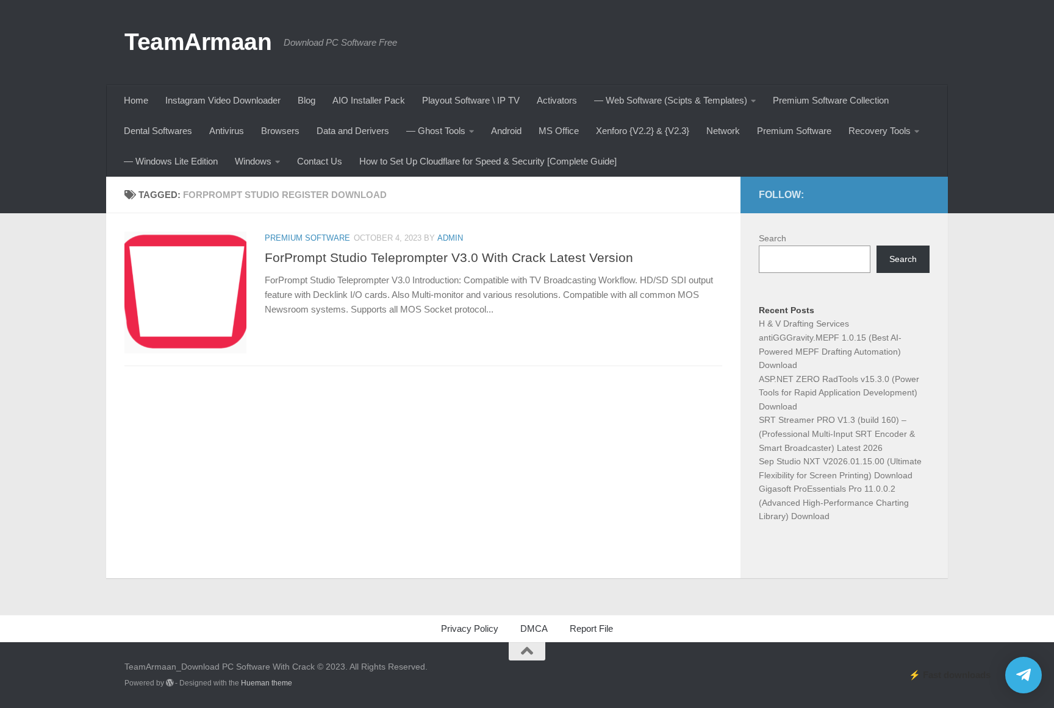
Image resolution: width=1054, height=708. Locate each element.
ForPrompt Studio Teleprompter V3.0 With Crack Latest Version (449, 257)
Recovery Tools (879, 131)
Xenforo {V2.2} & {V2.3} (642, 131)
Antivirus (226, 131)
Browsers (280, 131)
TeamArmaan (197, 41)
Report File (591, 628)
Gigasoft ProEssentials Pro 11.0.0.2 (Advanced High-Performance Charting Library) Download (834, 502)
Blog (306, 100)
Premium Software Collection (831, 100)
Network (723, 131)
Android (506, 131)
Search (772, 238)
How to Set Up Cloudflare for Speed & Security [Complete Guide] (488, 161)
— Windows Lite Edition (171, 161)
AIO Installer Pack (368, 100)
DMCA (534, 628)
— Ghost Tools (435, 131)
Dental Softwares (158, 131)
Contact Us (319, 161)
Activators (557, 100)
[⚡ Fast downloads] (1023, 675)
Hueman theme (266, 683)
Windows (253, 161)
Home (136, 100)
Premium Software (794, 131)
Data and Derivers (353, 131)
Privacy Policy (469, 628)
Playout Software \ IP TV (471, 100)
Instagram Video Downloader (223, 100)
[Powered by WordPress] (169, 683)
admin (450, 237)
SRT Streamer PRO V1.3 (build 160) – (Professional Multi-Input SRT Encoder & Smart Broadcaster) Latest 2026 (837, 433)
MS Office (559, 131)
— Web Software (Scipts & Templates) (670, 100)
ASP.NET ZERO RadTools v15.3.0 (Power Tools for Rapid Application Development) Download (839, 392)
